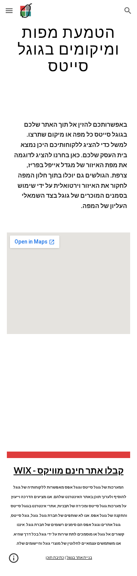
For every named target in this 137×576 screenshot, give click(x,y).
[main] (68, 49)
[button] (9, 10)
